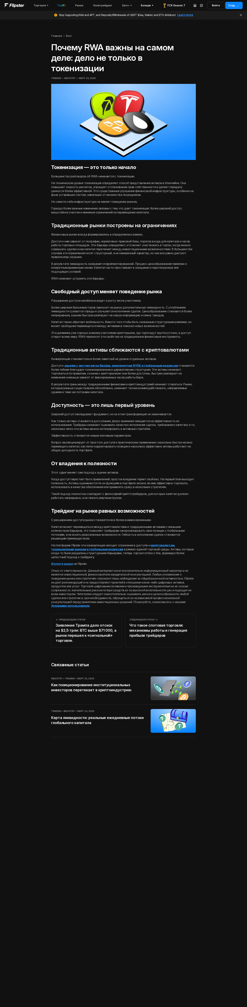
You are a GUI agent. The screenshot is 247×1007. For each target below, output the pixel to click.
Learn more (185, 15)
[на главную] (14, 5)
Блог (69, 35)
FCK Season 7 (176, 5)
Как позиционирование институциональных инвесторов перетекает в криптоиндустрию (91, 687)
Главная (56, 35)
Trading (56, 78)
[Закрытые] (241, 15)
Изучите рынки (62, 564)
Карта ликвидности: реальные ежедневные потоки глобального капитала (97, 720)
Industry (70, 78)
